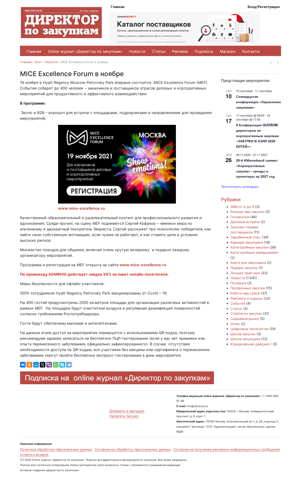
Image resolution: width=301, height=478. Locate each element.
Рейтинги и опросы (246, 298)
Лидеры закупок (244, 268)
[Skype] (62, 365)
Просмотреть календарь (239, 186)
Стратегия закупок (246, 313)
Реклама (180, 51)
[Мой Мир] (36, 365)
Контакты (251, 51)
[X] (42, 365)
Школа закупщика (245, 339)
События (237, 303)
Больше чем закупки (247, 212)
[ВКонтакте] (23, 365)
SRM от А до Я (242, 207)
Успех (235, 324)
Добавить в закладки (126, 411)
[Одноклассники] (29, 365)
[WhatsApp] (56, 365)
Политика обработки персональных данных (56, 449)
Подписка (204, 51)
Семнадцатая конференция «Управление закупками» (258, 101)
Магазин (227, 51)
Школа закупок (243, 334)
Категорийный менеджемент (254, 252)
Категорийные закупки (249, 247)
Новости (137, 51)
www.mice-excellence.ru (81, 208)
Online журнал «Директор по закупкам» (85, 51)
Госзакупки (239, 217)
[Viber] (49, 365)
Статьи (159, 51)
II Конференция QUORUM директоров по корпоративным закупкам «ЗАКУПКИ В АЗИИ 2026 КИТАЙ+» (257, 136)
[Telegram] (69, 365)
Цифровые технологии (249, 329)
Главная (117, 7)
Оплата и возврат (34, 455)
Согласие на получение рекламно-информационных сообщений (226, 449)
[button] (270, 63)
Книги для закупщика (248, 263)
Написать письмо (124, 416)
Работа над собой (245, 293)
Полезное (238, 283)
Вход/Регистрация (264, 7)
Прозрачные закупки (247, 288)
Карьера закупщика (246, 242)
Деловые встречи (245, 222)
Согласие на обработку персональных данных (133, 449)
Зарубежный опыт (245, 237)
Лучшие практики (245, 273)
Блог (38, 62)
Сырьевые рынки (244, 319)
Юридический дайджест (251, 344)
